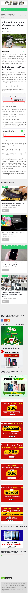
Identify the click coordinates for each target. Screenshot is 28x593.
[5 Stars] (6, 14)
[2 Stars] (2, 14)
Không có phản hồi (12, 207)
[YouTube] (5, 320)
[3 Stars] (3, 14)
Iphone (7, 15)
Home (3, 15)
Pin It (24, 51)
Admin (3, 31)
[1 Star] (1, 14)
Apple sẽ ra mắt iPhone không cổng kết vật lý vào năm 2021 (13, 233)
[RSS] (8, 320)
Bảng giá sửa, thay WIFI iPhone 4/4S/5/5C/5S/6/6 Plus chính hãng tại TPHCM (12, 294)
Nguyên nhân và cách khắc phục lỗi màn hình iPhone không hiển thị (13, 263)
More (4, 210)
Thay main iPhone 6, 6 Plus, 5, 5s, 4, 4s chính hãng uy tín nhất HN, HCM (13, 204)
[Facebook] (2, 320)
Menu (3, 9)
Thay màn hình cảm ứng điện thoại (18, 583)
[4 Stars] (4, 14)
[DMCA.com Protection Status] (6, 579)
